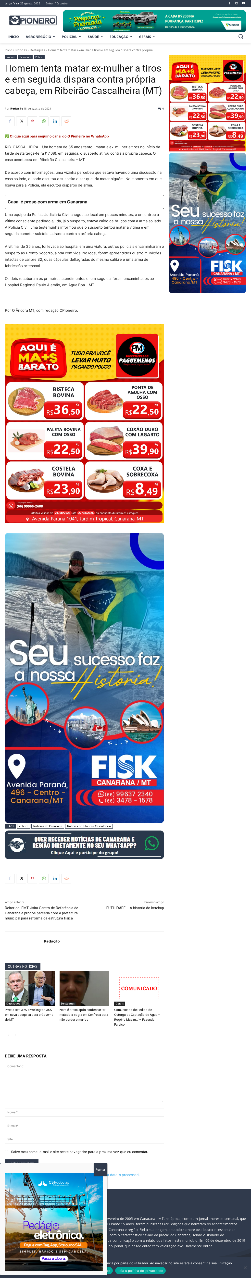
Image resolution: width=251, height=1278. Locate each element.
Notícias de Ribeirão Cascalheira (89, 826)
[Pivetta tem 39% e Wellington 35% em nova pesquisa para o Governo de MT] (30, 988)
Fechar (100, 1169)
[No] (244, 1267)
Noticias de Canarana (47, 826)
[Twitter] (21, 121)
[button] (240, 36)
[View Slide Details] (154, 21)
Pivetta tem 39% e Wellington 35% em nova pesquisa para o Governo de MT (29, 1014)
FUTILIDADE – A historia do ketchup (135, 908)
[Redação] (24, 941)
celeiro (23, 826)
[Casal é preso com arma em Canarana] (84, 202)
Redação (16, 108)
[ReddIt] (66, 121)
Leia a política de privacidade (140, 1271)
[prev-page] (8, 1035)
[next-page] (16, 1035)
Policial (39, 57)
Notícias (21, 50)
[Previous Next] (54, 1222)
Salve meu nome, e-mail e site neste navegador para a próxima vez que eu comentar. (79, 1152)
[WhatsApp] (44, 121)
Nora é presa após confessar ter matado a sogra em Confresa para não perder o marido (84, 1014)
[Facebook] (10, 121)
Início (8, 50)
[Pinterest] (32, 121)
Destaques (37, 50)
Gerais (120, 1003)
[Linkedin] (55, 121)
